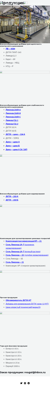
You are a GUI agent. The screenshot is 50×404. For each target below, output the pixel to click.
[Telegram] (29, 383)
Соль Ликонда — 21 (15, 262)
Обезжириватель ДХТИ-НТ (18, 300)
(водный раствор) (32, 251)
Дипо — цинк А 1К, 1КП (16, 149)
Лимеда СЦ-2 (12, 124)
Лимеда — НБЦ (12, 63)
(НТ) (47, 304)
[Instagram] (25, 383)
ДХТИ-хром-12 (38, 304)
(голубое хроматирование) (36, 255)
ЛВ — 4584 (10, 49)
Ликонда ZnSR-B (13, 113)
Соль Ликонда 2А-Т (15, 245)
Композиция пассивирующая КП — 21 (24, 241)
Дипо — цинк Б (13, 145)
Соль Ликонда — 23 (15, 255)
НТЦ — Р (9, 66)
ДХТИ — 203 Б (12, 200)
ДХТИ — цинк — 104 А (15, 134)
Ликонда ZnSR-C (13, 117)
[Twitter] (21, 383)
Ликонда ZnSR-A (13, 110)
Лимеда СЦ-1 (12, 120)
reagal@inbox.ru (11, 3)
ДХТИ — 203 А (12, 196)
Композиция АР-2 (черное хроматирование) (25, 266)
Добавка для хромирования (18, 304)
